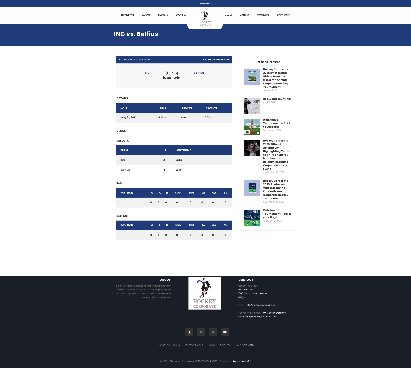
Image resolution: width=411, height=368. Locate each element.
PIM (191, 193)
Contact (226, 344)
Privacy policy (194, 344)
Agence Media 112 (242, 361)
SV (225, 193)
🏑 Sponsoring (245, 344)
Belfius (199, 73)
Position (126, 193)
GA (214, 193)
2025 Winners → (205, 3)
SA (203, 193)
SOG (178, 193)
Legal (212, 344)
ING (147, 73)
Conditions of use (169, 344)
